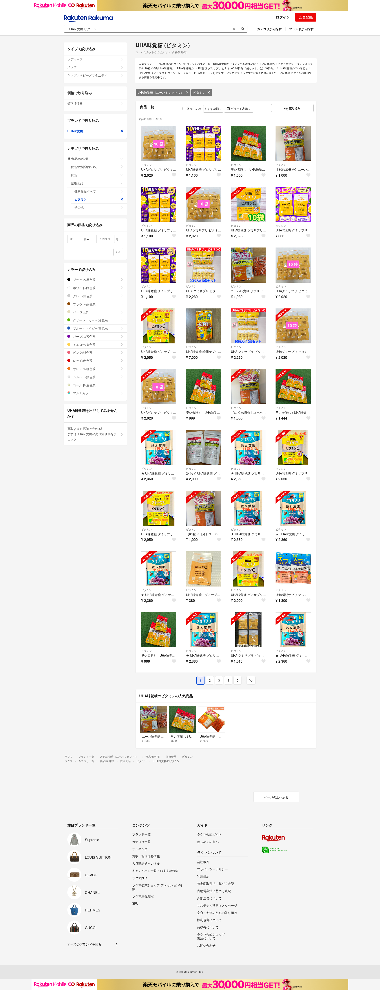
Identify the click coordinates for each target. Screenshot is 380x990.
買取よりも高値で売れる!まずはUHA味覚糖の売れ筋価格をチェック (92, 433)
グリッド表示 (239, 108)
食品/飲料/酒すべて (84, 167)
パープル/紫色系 (83, 336)
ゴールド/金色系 (83, 385)
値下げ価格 (75, 103)
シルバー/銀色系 (83, 377)
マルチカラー (81, 393)
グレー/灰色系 (82, 296)
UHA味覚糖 (75, 131)
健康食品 (77, 183)
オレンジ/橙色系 (83, 369)
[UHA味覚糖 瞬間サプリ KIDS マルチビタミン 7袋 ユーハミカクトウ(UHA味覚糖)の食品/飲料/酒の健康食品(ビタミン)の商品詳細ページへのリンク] (203, 326)
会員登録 (306, 17)
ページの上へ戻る (276, 797)
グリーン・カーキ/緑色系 (90, 320)
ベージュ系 (80, 312)
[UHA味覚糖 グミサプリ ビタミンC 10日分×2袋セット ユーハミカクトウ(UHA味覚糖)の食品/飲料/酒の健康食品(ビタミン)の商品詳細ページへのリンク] (293, 204)
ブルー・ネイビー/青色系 (90, 328)
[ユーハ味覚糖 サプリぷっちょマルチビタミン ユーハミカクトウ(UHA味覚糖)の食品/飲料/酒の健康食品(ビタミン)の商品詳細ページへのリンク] (248, 265)
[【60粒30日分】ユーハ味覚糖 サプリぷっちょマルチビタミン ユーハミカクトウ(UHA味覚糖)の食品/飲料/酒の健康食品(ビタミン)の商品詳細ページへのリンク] (203, 508)
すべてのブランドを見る (84, 944)
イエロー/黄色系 (83, 344)
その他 (79, 207)
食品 (74, 175)
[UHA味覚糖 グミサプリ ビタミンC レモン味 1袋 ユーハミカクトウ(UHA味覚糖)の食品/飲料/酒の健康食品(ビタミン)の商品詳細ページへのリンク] (203, 569)
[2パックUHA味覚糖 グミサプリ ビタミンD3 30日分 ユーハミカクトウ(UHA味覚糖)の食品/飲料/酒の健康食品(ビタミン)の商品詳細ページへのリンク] (203, 447)
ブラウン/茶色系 (83, 304)
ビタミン (199, 92)
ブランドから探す (301, 29)
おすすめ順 (212, 108)
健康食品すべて (85, 191)
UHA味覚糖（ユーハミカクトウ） (160, 92)
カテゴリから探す (269, 29)
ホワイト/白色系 (83, 288)
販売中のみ (194, 108)
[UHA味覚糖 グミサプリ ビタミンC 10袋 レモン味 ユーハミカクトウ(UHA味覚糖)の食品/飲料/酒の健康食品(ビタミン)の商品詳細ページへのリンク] (248, 204)
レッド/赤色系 (82, 360)
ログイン (283, 17)
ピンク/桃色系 (82, 352)
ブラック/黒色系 (83, 279)
